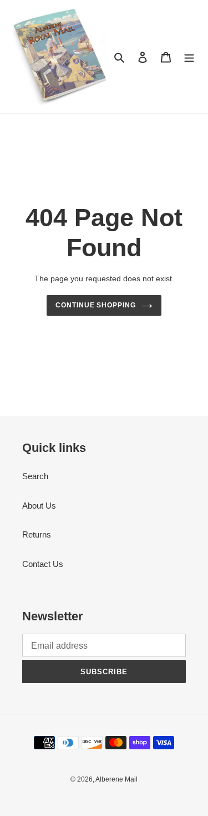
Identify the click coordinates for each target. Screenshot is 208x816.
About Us (39, 505)
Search (35, 476)
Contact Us (42, 564)
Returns (36, 534)
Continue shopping (95, 305)
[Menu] (189, 57)
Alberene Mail (116, 779)
